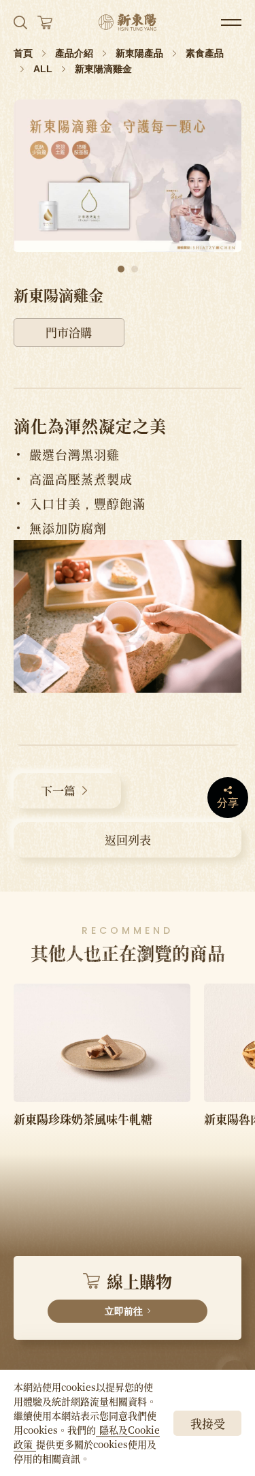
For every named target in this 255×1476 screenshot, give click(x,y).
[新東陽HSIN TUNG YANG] (127, 22)
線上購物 (138, 1293)
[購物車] (44, 22)
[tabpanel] (127, 175)
